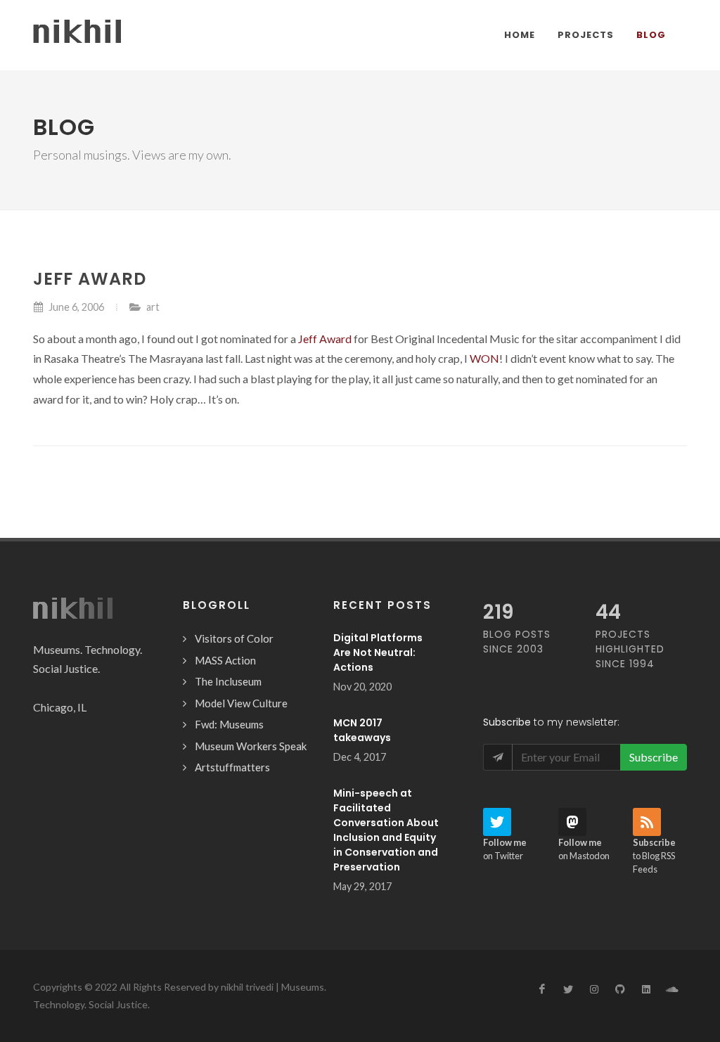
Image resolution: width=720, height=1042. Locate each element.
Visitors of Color (234, 638)
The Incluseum (228, 681)
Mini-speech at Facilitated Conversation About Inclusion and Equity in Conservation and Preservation (386, 830)
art (153, 307)
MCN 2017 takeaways (362, 730)
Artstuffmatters (232, 767)
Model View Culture (241, 703)
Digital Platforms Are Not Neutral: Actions (378, 652)
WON (484, 358)
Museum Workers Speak (251, 746)
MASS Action (225, 660)
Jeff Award (325, 338)
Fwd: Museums (229, 724)
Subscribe (653, 757)
